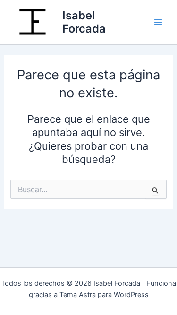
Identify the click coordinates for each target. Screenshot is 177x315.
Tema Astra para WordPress (104, 294)
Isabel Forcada (84, 22)
